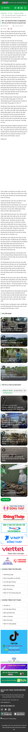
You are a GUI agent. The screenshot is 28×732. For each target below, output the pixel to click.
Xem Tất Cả (5, 499)
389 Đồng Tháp (8, 574)
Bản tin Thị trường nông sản (12, 593)
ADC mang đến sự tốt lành (12, 578)
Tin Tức (10, 13)
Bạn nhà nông (8, 589)
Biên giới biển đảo (9, 613)
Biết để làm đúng (9, 585)
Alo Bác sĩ (7, 605)
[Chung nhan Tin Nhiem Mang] (14, 719)
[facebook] (8, 29)
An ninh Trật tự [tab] (18, 390)
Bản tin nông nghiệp (10, 624)
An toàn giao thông (10, 582)
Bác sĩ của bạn (8, 616)
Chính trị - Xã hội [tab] (7, 390)
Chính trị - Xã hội (18, 13)
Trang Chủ (3, 13)
